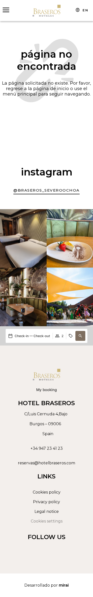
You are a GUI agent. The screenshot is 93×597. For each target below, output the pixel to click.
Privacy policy (46, 501)
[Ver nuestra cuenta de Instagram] (45, 548)
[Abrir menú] (6, 10)
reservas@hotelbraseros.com (46, 463)
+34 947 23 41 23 (47, 448)
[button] (80, 336)
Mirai (64, 585)
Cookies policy (47, 492)
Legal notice (46, 511)
